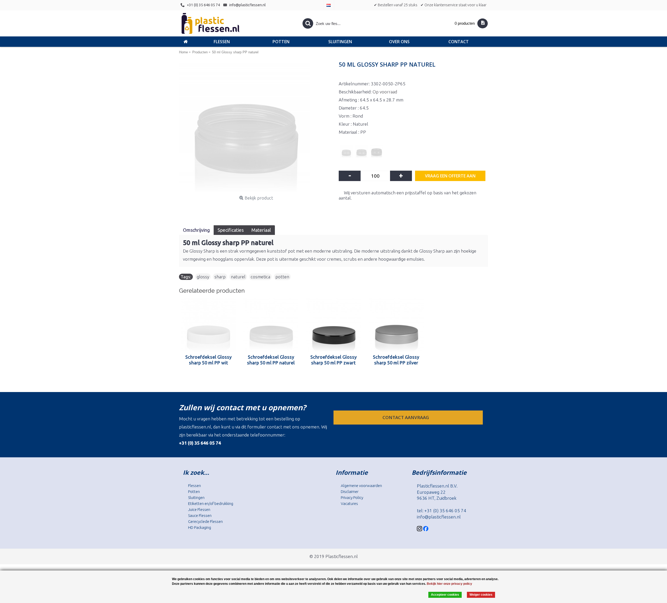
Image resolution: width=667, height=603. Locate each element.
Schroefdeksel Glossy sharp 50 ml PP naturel (271, 359)
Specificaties (231, 230)
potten (282, 276)
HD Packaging (199, 527)
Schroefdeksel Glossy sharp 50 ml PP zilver (396, 359)
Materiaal (261, 230)
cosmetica (260, 276)
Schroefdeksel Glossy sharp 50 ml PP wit (208, 359)
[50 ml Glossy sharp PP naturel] (256, 128)
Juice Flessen (199, 509)
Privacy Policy (352, 497)
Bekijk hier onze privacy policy (449, 584)
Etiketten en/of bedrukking (210, 503)
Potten (194, 491)
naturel (238, 276)
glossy (203, 276)
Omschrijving (196, 230)
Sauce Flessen (200, 515)
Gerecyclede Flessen (205, 521)
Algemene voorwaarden (361, 485)
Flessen (194, 485)
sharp (220, 276)
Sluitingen (196, 497)
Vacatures (349, 503)
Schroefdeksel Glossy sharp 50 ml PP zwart (333, 359)
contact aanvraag (406, 417)
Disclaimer (350, 491)
